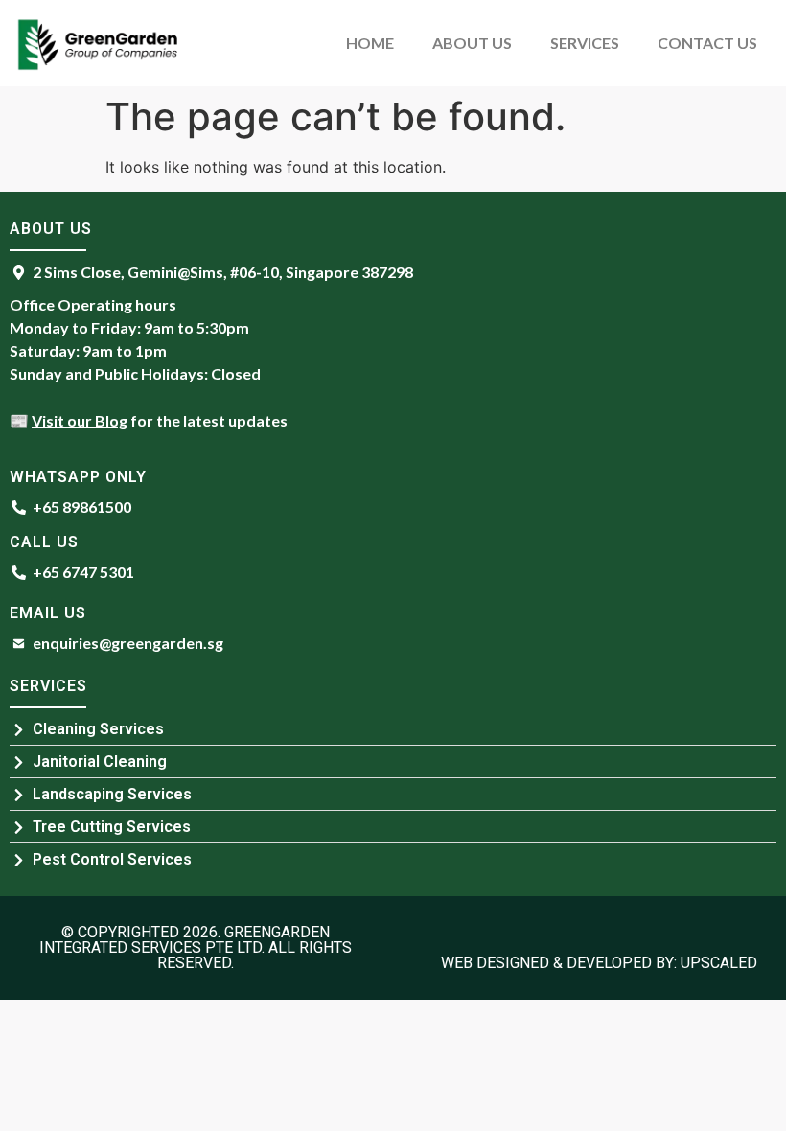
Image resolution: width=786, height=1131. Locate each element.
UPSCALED (719, 963)
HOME (370, 43)
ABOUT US (472, 43)
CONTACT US (707, 43)
